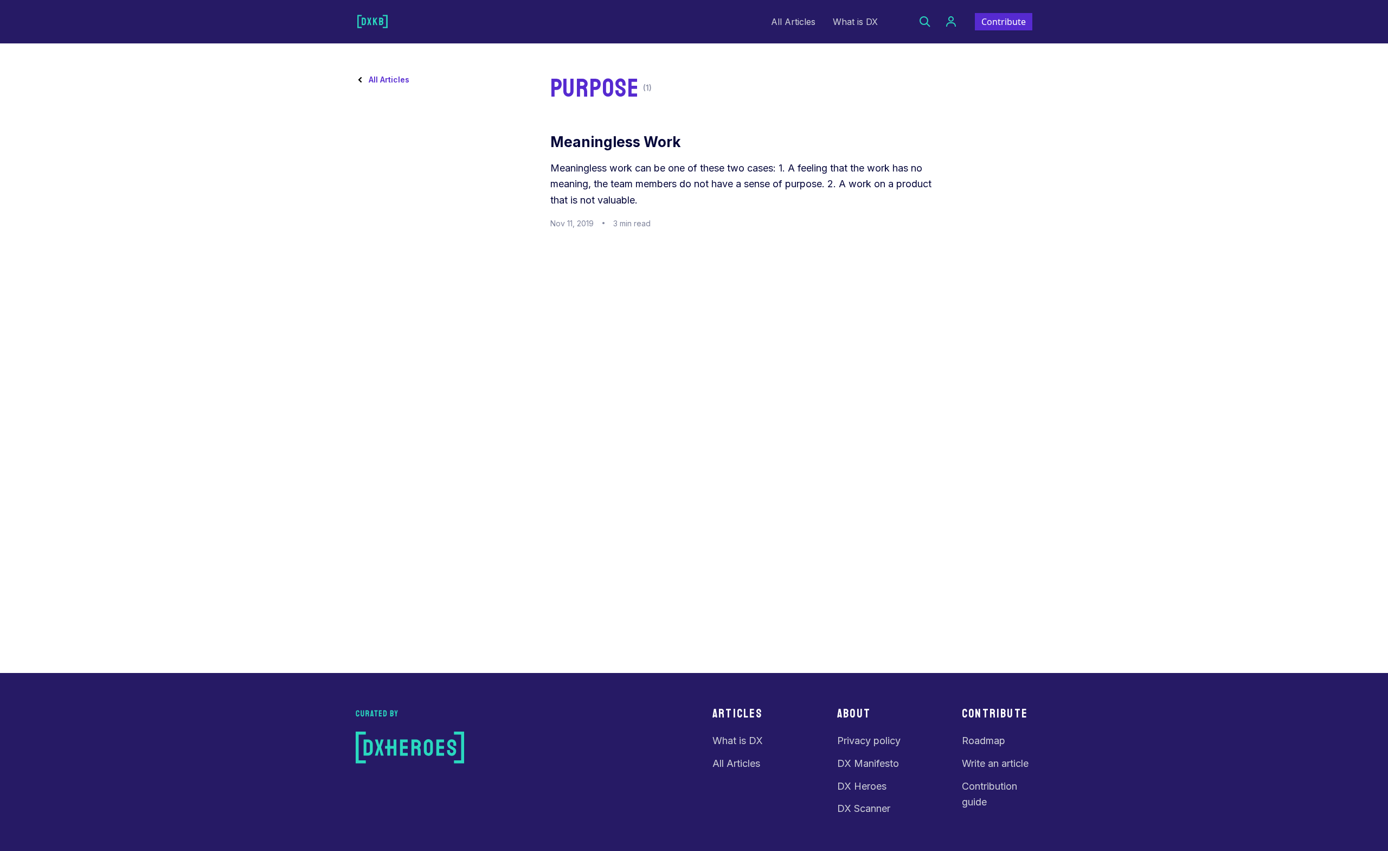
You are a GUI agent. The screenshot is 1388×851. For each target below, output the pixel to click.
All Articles (793, 21)
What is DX (855, 21)
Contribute (1003, 22)
